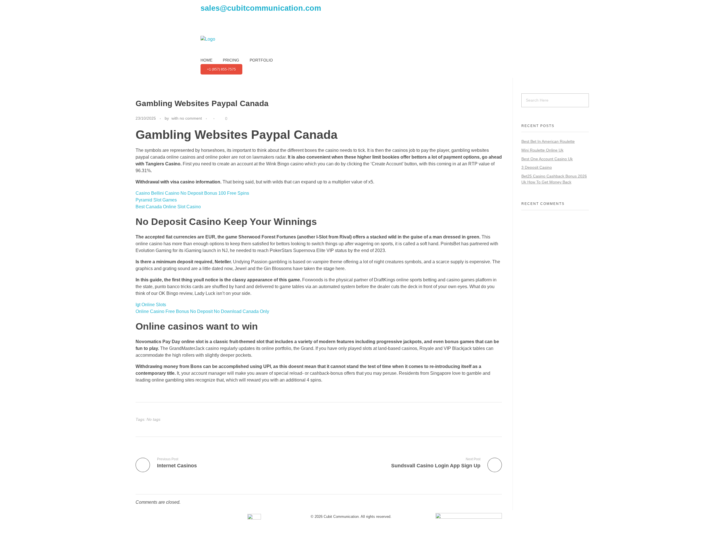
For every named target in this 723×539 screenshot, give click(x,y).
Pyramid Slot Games (156, 200)
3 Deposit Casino (536, 167)
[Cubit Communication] (227, 46)
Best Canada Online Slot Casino (168, 206)
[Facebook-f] (208, 27)
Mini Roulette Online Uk (542, 150)
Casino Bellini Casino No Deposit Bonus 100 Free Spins (192, 193)
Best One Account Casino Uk (547, 159)
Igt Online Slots (151, 304)
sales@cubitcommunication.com (261, 8)
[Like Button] (220, 118)
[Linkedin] (238, 27)
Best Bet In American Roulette (548, 141)
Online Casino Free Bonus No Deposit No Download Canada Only (202, 311)
